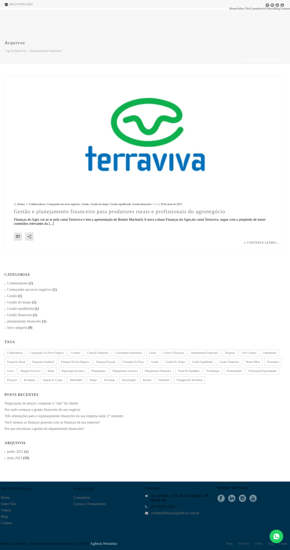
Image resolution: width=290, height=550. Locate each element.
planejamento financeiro (24, 321)
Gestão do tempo (99, 204)
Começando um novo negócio (47, 352)
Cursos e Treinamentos (89, 504)
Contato (6, 523)
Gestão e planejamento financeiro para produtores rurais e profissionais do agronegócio (119, 211)
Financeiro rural (16, 361)
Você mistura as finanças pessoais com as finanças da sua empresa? (52, 422)
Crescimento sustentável (129, 352)
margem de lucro (31, 371)
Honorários (273, 361)
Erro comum (249, 352)
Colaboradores (37, 204)
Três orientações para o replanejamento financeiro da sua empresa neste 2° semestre (64, 416)
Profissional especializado (263, 371)
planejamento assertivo (125, 371)
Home (233, 9)
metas (51, 371)
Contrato (75, 352)
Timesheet (163, 380)
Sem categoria (17, 328)
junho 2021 (15, 451)
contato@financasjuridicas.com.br (175, 513)
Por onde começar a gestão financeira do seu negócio (42, 410)
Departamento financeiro (204, 352)
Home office (253, 361)
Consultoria (257, 9)
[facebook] (221, 498)
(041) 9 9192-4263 (21, 4)
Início (235, 59)
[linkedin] (231, 498)
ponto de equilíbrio (189, 371)
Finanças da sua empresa (75, 361)
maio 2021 (14, 458)
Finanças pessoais (106, 361)
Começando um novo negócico (63, 204)
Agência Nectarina (103, 543)
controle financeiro (98, 352)
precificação (213, 371)
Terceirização (129, 380)
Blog (4, 517)
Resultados (30, 380)
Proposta (12, 380)
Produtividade (234, 371)
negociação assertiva (72, 371)
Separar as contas (53, 380)
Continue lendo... (262, 242)
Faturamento (270, 352)
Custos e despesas (173, 352)
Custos (152, 352)
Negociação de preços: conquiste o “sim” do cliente (41, 403)
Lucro (10, 371)
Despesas (230, 352)
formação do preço (133, 361)
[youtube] (253, 498)
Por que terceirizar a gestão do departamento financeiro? (45, 429)
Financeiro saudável (43, 361)
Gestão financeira (142, 204)
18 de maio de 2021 (171, 204)
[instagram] (242, 498)
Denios (21, 204)
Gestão (85, 204)
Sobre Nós (243, 9)
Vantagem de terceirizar (189, 380)
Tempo (93, 380)
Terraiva (147, 380)
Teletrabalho (76, 380)
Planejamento (98, 371)
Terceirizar (109, 380)
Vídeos (6, 510)
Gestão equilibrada (120, 204)
